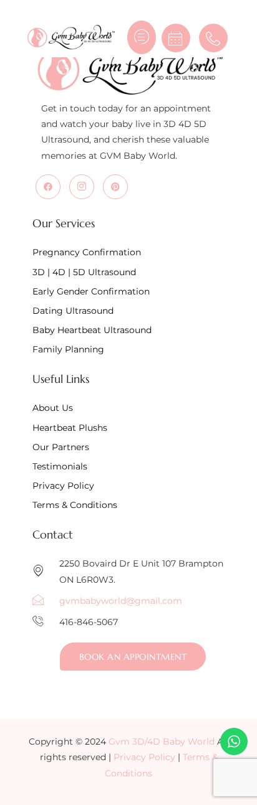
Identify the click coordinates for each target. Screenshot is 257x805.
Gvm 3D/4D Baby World (162, 741)
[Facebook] (48, 186)
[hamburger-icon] (141, 37)
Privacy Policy (144, 757)
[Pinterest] (115, 186)
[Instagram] (81, 186)
